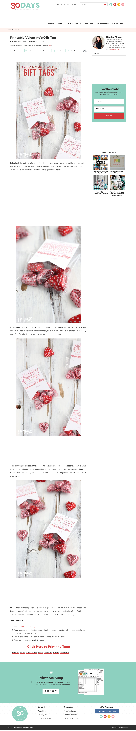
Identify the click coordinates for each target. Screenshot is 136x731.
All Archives (15, 652)
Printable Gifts (48, 652)
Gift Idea (22, 652)
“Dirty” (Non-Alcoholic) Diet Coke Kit (101, 193)
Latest (57, 4)
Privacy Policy (43, 715)
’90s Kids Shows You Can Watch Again (100, 172)
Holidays (40, 652)
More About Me (114, 49)
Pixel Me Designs (123, 727)
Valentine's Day (64, 652)
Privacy (74, 4)
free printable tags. (29, 627)
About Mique (65, 4)
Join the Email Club (107, 711)
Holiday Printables (31, 652)
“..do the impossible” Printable (117, 172)
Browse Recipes (70, 715)
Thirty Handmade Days (25, 6)
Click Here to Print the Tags (48, 647)
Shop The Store (44, 718)
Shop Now (51, 691)
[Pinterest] (114, 4)
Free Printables (70, 711)
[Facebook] (110, 4)
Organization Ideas (71, 718)
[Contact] (122, 4)
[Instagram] (118, 4)
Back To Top (29, 727)
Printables (56, 652)
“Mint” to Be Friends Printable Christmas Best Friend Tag (117, 193)
